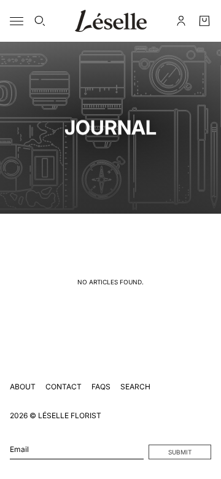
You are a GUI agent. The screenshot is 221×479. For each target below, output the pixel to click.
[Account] (181, 21)
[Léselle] (111, 21)
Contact (63, 386)
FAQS (100, 386)
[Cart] (204, 21)
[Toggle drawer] (16, 21)
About (23, 386)
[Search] (40, 21)
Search (135, 386)
